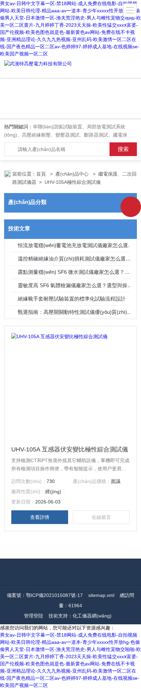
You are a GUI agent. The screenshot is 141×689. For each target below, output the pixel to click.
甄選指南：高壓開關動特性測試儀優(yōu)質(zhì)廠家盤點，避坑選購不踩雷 (76, 312)
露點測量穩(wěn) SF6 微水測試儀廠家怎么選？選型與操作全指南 (76, 272)
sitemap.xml (101, 595)
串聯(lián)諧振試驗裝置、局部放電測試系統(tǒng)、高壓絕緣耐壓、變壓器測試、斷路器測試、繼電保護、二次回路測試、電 (65, 135)
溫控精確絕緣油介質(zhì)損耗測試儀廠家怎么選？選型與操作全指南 (76, 258)
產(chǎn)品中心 (72, 174)
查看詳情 (39, 517)
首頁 (41, 174)
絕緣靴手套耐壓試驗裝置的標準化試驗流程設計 (72, 299)
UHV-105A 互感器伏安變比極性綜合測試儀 (69, 449)
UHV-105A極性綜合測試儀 (72, 182)
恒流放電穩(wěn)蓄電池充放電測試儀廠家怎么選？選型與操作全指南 (76, 245)
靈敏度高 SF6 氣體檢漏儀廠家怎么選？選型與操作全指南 (76, 285)
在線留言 (101, 517)
